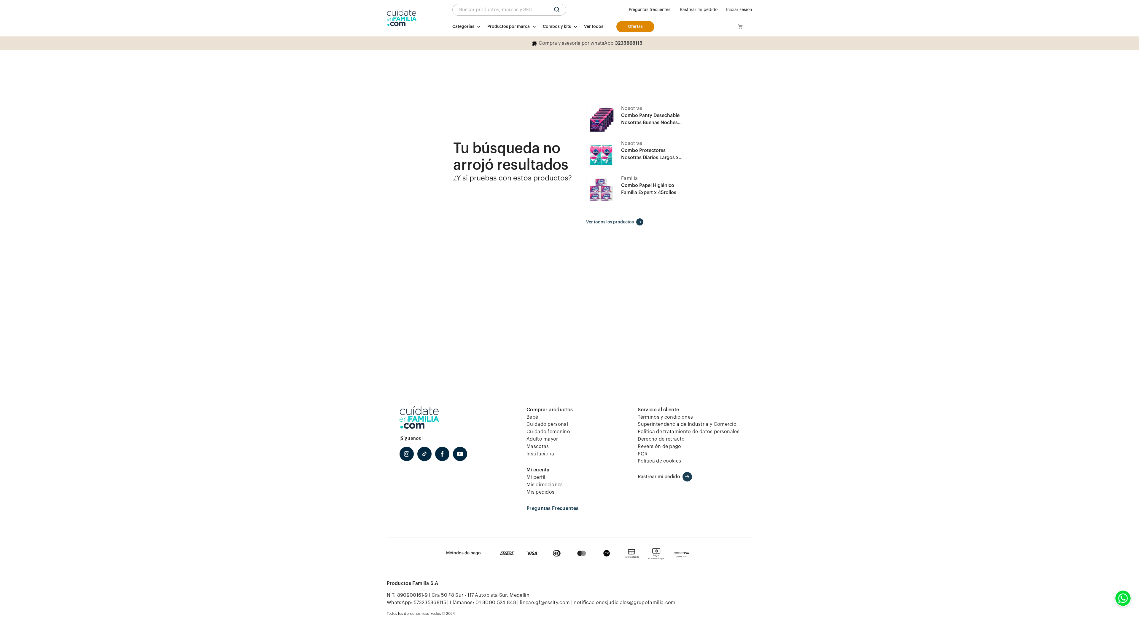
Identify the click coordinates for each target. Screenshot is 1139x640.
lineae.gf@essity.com (545, 602)
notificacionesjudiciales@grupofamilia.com (624, 602)
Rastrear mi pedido (699, 10)
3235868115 (628, 43)
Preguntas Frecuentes (552, 508)
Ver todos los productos (610, 222)
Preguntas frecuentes (649, 10)
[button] (509, 10)
